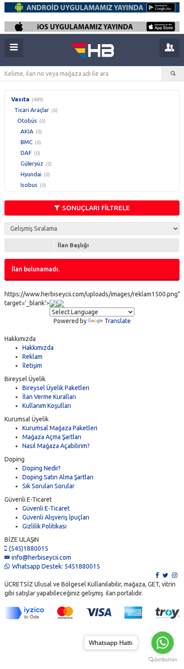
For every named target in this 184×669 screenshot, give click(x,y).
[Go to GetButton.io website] (162, 660)
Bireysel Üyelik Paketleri (55, 387)
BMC (27, 142)
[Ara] (173, 73)
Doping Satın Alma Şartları (57, 477)
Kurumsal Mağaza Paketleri (59, 428)
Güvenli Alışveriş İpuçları (55, 517)
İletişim (32, 365)
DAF (26, 153)
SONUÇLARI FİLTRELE (96, 208)
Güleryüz (32, 163)
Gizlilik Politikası (44, 526)
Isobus (29, 185)
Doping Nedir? (41, 468)
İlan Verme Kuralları (49, 396)
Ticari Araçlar (31, 110)
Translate (118, 320)
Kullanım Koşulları (46, 405)
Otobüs (27, 120)
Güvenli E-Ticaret (46, 508)
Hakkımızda (38, 347)
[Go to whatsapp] (162, 643)
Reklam (32, 356)
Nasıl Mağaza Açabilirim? (56, 445)
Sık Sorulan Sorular (48, 486)
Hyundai (31, 174)
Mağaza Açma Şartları (51, 436)
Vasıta (20, 99)
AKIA (27, 131)
